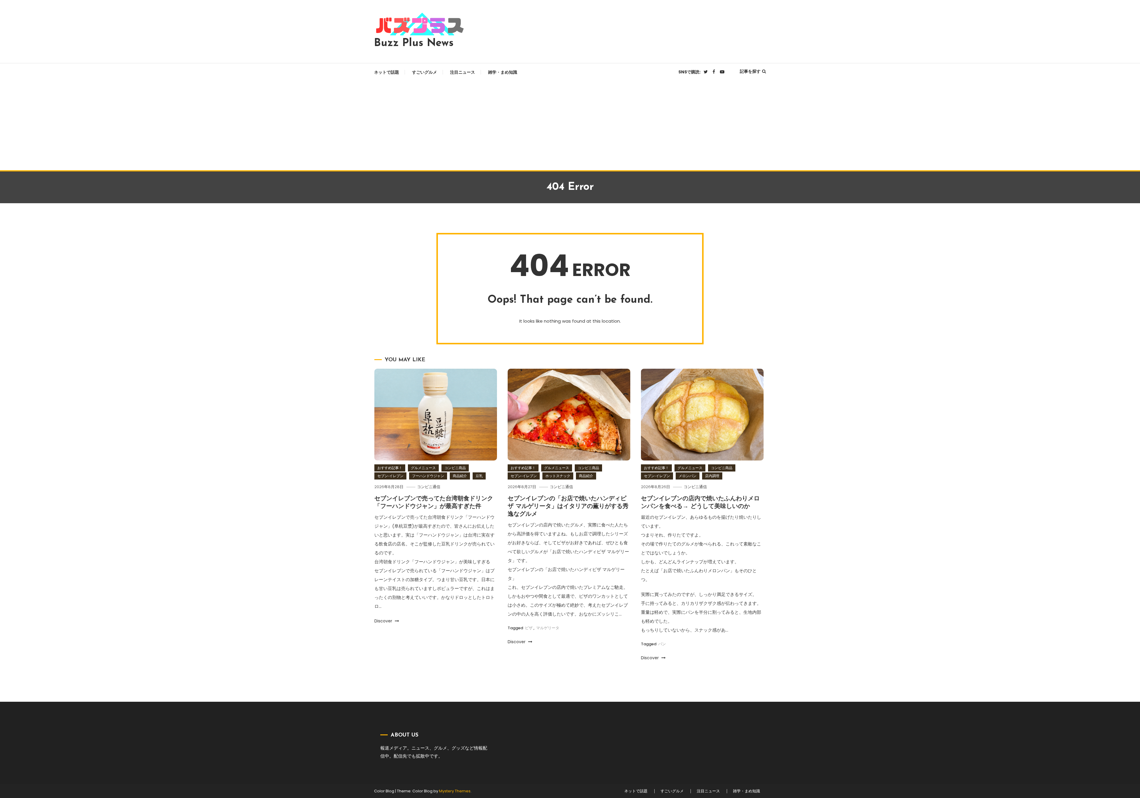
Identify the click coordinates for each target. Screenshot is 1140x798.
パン (662, 644)
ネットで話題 (386, 72)
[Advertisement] (570, 125)
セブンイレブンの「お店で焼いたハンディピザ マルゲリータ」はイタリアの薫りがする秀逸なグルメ (568, 506)
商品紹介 (460, 475)
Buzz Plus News (414, 43)
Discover (383, 621)
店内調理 (712, 475)
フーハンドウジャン (428, 475)
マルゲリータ (547, 628)
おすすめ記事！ (389, 467)
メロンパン (687, 475)
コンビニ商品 (455, 467)
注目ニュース (462, 72)
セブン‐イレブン (390, 475)
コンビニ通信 (428, 487)
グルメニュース (423, 467)
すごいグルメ (424, 72)
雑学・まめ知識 (502, 72)
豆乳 (479, 475)
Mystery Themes (455, 791)
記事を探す (750, 71)
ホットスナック (557, 475)
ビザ (529, 628)
